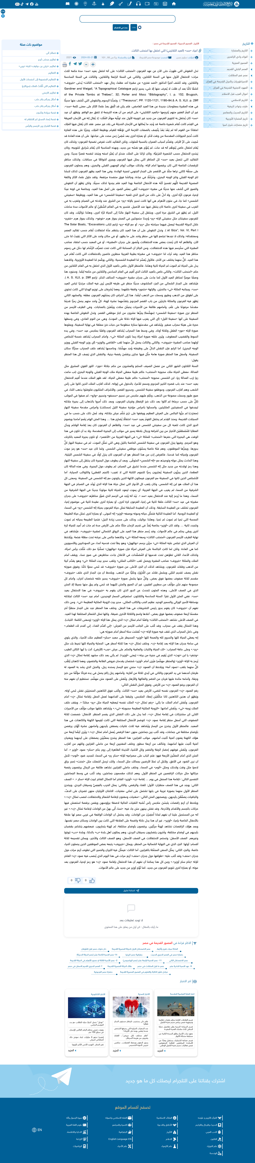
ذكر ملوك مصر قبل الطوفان (93, 949)
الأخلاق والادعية (164, 1125)
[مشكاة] (103, 4)
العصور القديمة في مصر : (164, 43)
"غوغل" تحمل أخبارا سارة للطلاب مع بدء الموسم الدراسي (87, 1023)
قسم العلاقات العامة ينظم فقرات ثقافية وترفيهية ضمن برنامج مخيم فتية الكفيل (176, 1021)
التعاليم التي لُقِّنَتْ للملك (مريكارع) (39, 86)
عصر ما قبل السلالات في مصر (150, 966)
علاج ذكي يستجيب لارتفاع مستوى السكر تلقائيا (131, 1022)
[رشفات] (112, 4)
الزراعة (79, 1139)
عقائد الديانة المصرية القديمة (120, 966)
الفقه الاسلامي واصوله (116, 1118)
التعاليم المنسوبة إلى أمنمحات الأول (38, 79)
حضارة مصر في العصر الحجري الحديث (167, 955)
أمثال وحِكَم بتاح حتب (45, 99)
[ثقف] (76, 4)
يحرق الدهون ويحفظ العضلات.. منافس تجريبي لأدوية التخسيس (131, 1044)
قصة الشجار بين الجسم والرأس (40, 126)
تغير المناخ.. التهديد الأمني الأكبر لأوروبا (88, 1044)
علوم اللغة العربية (74, 1125)
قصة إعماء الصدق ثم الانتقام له (40, 119)
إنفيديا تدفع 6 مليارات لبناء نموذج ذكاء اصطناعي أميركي (87, 1038)
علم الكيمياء (166, 1146)
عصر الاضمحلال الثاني (178, 960)
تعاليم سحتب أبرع (47, 59)
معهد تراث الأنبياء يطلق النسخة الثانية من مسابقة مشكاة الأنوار (176, 1035)
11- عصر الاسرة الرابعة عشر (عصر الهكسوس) (142, 960)
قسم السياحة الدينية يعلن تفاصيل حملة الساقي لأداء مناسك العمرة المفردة (176, 1028)
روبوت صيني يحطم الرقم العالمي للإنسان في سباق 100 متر (87, 1031)
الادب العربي (211, 1132)
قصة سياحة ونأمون (46, 112)
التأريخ (169, 1132)
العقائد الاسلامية (164, 1118)
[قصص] (67, 4)
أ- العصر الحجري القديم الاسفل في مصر (85, 966)
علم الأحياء (122, 1146)
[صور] (156, 4)
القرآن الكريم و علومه (207, 1118)
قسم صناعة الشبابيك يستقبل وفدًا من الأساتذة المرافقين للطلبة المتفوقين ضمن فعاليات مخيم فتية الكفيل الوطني (176, 1043)
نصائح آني (51, 53)
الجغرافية (123, 1132)
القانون (214, 1139)
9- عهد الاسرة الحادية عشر (181, 966)
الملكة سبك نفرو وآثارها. (167, 949)
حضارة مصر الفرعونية (103, 972)
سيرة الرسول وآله (74, 1118)
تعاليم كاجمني (49, 92)
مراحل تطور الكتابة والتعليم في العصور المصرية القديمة (144, 972)
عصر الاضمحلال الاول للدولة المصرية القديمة (131, 949)
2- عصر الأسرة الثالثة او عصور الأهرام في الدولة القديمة (93, 960)
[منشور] (94, 4)
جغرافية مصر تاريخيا (134, 955)
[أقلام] (129, 4)
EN (3, 11)
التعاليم (52, 73)
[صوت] (138, 4)
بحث (134, 27)
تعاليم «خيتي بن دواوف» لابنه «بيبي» (37, 66)
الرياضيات (77, 1146)
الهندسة (213, 1153)
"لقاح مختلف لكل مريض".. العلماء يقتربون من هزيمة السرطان (131, 1036)
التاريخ (246, 44)
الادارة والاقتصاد (74, 1132)
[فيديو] (147, 4)
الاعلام (169, 1139)
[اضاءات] (85, 4)
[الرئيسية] (174, 4)
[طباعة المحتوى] (64, 64)
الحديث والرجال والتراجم (206, 1125)
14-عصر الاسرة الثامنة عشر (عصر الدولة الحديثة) (97, 955)
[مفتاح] (120, 4)
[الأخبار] (165, 4)
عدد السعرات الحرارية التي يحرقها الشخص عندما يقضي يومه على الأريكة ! (131, 1029)
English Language (118, 1139)
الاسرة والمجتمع (119, 1125)
